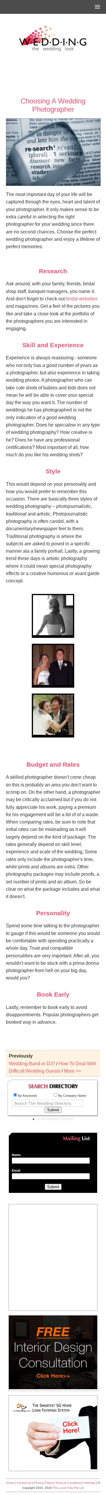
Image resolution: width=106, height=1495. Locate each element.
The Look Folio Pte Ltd (68, 1487)
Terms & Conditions (68, 1482)
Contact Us (24, 1482)
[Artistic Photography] (53, 734)
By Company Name (72, 1095)
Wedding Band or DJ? (32, 1063)
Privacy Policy (43, 1482)
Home (10, 1482)
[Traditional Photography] (53, 684)
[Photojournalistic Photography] (53, 634)
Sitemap (89, 1482)
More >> (72, 1070)
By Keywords (27, 1095)
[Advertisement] (53, 75)
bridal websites (81, 298)
